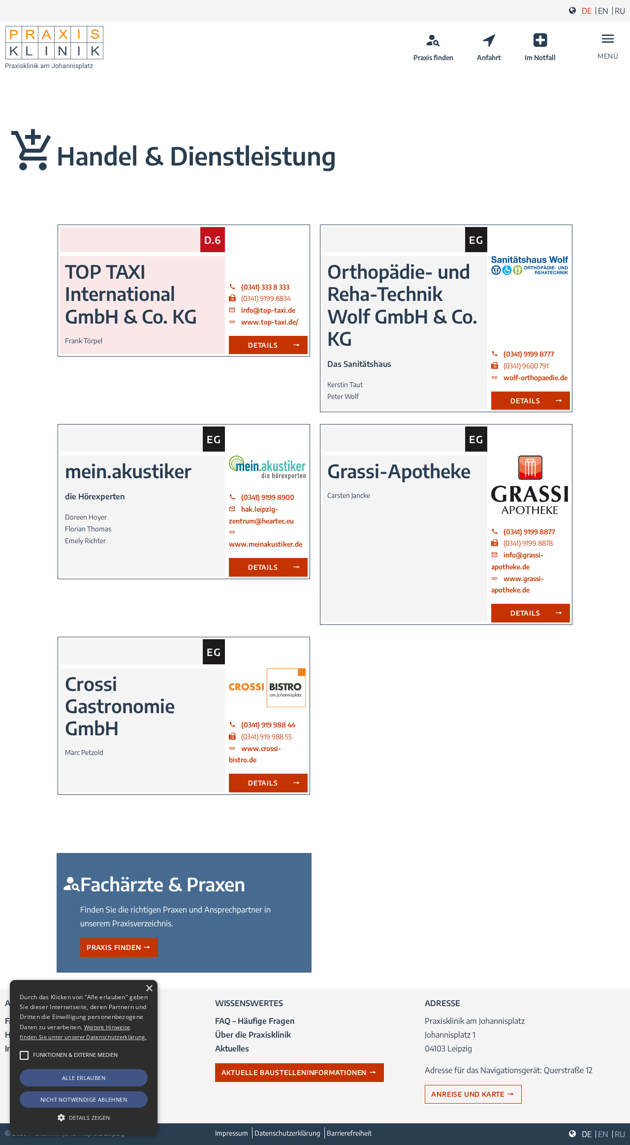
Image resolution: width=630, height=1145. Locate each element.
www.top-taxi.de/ (269, 322)
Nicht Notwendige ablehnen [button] (83, 1099)
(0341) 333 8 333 (265, 287)
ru (620, 11)
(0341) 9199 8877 (529, 531)
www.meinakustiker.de (265, 544)
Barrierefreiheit (349, 1133)
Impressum (231, 1133)
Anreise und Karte (467, 1094)
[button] (24, 1055)
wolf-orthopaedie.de (535, 377)
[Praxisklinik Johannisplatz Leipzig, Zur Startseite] (54, 48)
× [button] (149, 988)
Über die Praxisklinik (253, 1035)
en (603, 11)
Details (263, 345)
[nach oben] (617, 1112)
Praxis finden (433, 57)
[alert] (84, 1057)
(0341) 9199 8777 (529, 354)
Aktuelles (232, 1048)
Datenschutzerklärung (287, 1133)
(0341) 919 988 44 (268, 724)
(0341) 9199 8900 (267, 497)
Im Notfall (540, 57)
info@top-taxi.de (268, 310)
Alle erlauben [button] (83, 1077)
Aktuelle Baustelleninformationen (294, 1072)
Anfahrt (489, 57)
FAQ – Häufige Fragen (255, 1021)
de (587, 11)
